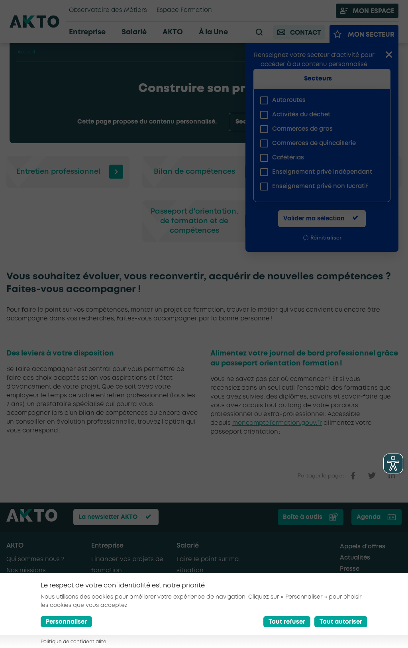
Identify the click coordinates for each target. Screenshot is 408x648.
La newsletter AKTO (107, 517)
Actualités (355, 558)
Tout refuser (287, 622)
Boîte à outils (302, 517)
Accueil (26, 52)
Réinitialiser (325, 238)
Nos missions (26, 570)
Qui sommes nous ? (35, 559)
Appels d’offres (362, 547)
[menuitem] (319, 100)
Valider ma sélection (314, 219)
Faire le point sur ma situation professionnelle (208, 571)
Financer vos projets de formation (127, 565)
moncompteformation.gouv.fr (277, 423)
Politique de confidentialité (73, 642)
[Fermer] (388, 55)
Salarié (188, 546)
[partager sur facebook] (353, 476)
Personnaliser (66, 622)
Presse (349, 569)
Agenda (369, 517)
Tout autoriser (341, 622)
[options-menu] (280, 122)
